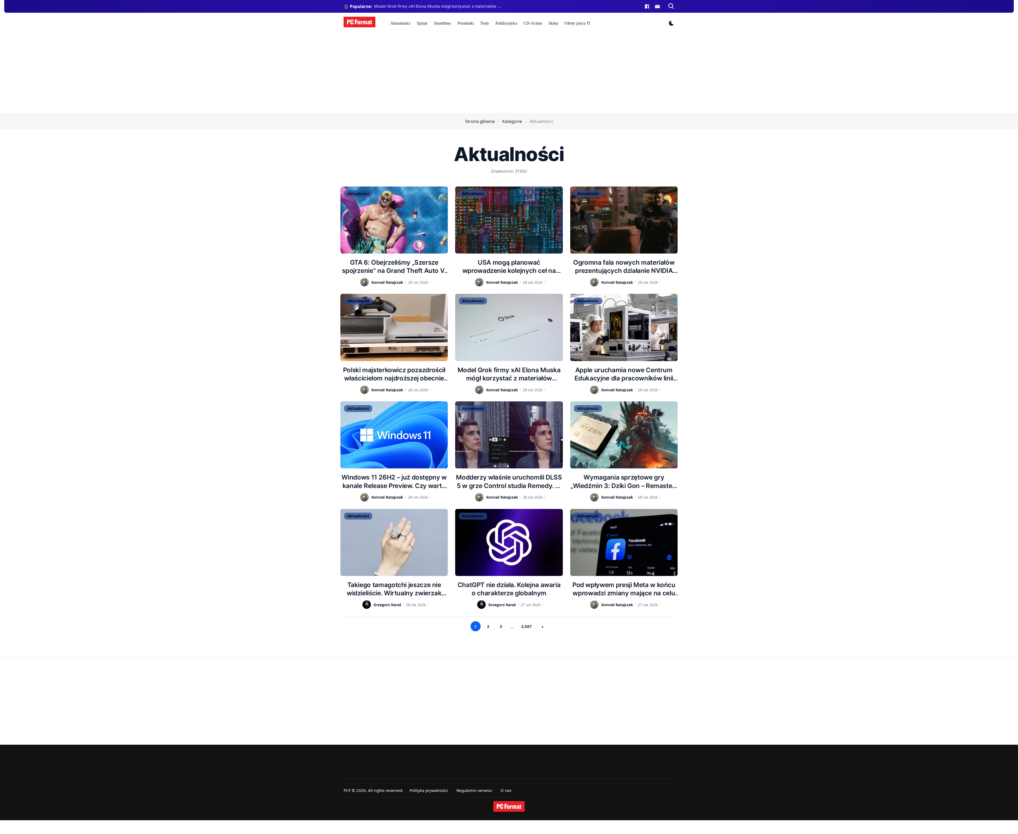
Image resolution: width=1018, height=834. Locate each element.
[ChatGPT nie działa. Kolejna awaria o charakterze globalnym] (509, 542)
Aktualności (400, 23)
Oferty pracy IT (577, 23)
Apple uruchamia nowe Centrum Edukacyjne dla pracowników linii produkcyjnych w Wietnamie (623, 374)
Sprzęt (422, 23)
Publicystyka (506, 23)
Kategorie (512, 121)
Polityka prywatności (429, 790)
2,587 (526, 626)
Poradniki (466, 23)
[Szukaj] (671, 6)
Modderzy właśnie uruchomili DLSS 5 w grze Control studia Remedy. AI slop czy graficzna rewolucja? (509, 481)
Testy (484, 23)
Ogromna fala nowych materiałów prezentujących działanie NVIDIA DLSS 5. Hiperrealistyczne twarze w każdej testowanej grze (624, 267)
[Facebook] (647, 6)
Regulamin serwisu (474, 790)
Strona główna (480, 121)
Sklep (553, 23)
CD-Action (532, 23)
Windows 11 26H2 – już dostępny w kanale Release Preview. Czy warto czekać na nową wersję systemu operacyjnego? (393, 481)
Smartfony (442, 23)
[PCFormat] (509, 806)
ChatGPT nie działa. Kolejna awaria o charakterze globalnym (509, 589)
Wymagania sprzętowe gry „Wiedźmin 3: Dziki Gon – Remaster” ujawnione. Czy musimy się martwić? (624, 481)
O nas (506, 790)
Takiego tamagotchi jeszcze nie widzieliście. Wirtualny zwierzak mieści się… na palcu (394, 589)
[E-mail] (657, 6)
